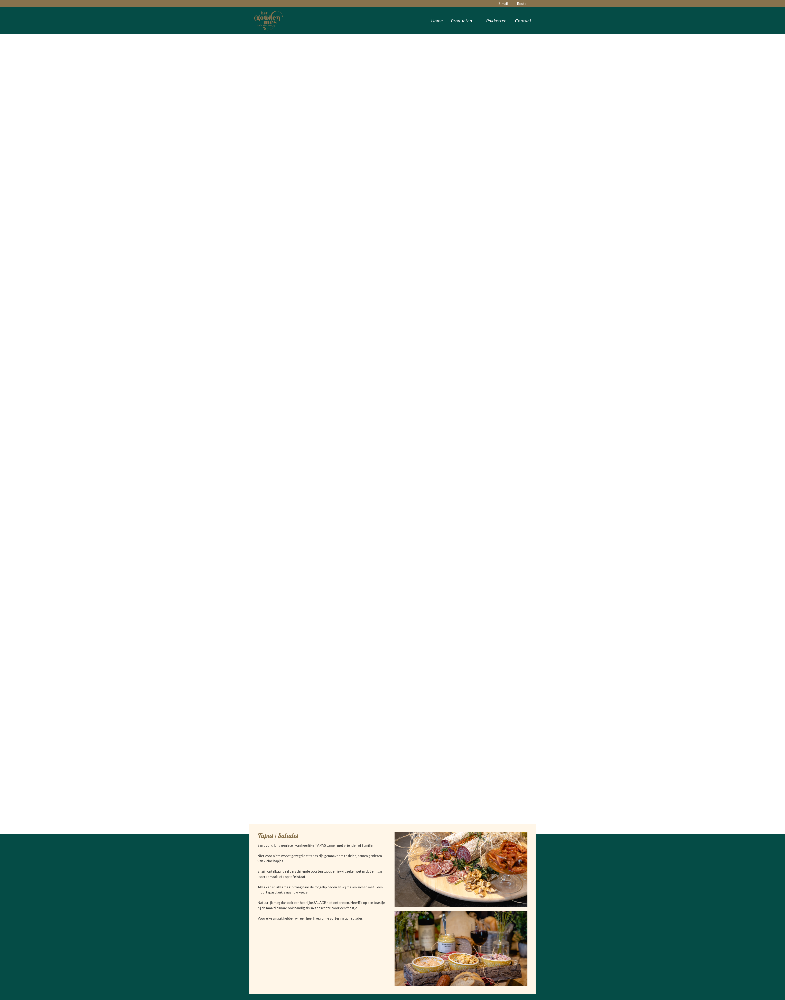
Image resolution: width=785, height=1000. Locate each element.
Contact (523, 20)
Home (437, 20)
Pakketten (496, 20)
